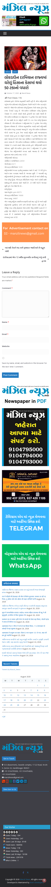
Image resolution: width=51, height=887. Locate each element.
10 (5, 695)
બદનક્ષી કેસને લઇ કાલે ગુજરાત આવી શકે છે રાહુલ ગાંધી (25, 249)
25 (11, 705)
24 (5, 705)
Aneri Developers (37, 882)
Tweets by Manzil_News (11, 669)
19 (18, 700)
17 (5, 700)
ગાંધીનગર (7, 72)
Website (6, 346)
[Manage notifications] (44, 881)
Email (5, 334)
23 (45, 700)
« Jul (3, 716)
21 (31, 700)
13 (25, 695)
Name (5, 322)
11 (11, 695)
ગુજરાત (15, 72)
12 (18, 695)
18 (11, 700)
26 (18, 705)
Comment (7, 288)
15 (38, 695)
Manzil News (26, 93)
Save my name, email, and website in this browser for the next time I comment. (24, 364)
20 (25, 700)
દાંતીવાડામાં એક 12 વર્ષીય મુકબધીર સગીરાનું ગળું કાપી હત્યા (24, 259)
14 (31, 695)
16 (45, 695)
